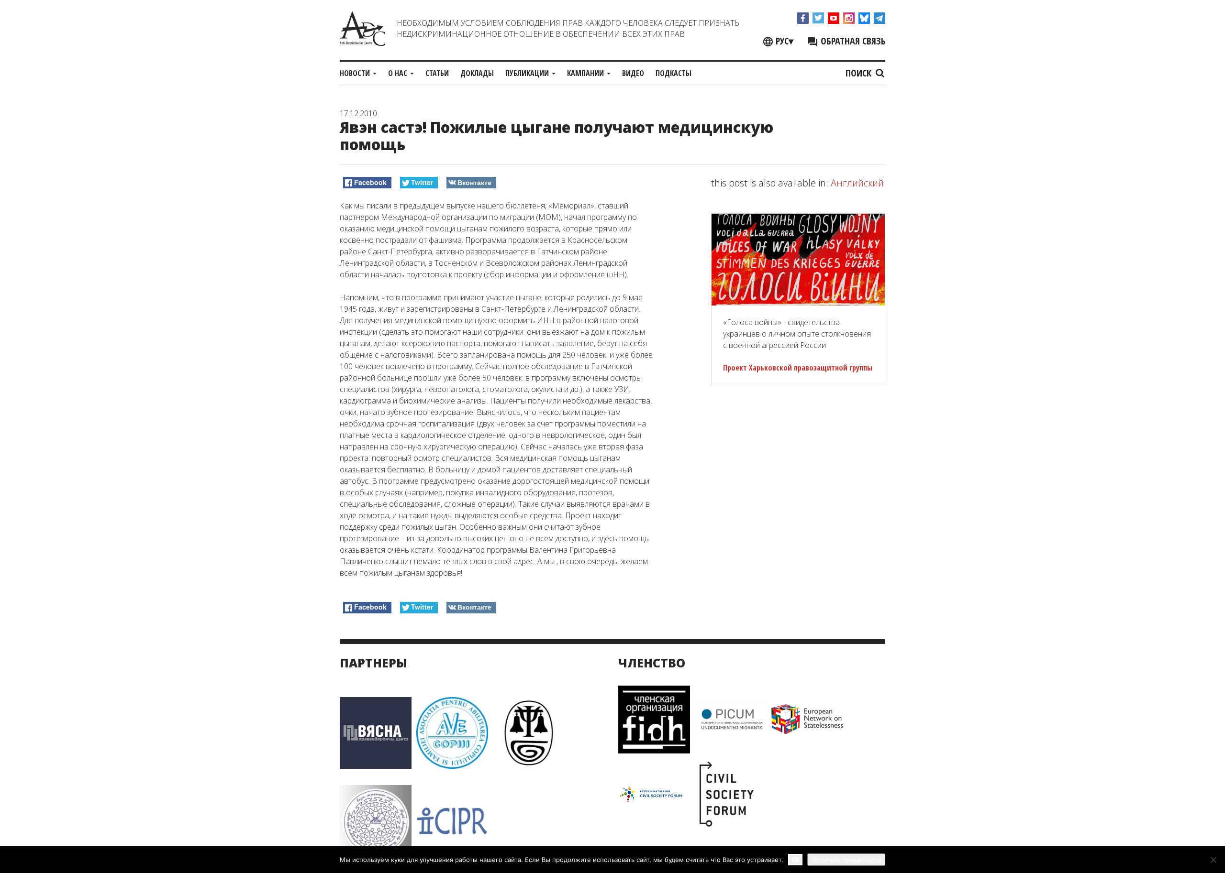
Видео (633, 73)
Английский (857, 182)
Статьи (437, 73)
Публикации (528, 73)
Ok (795, 859)
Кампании (586, 73)
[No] (1213, 859)
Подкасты (673, 73)
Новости (356, 73)
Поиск (860, 72)
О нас (398, 73)
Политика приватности (846, 859)
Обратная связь (851, 40)
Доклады (477, 73)
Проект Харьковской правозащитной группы (797, 367)
